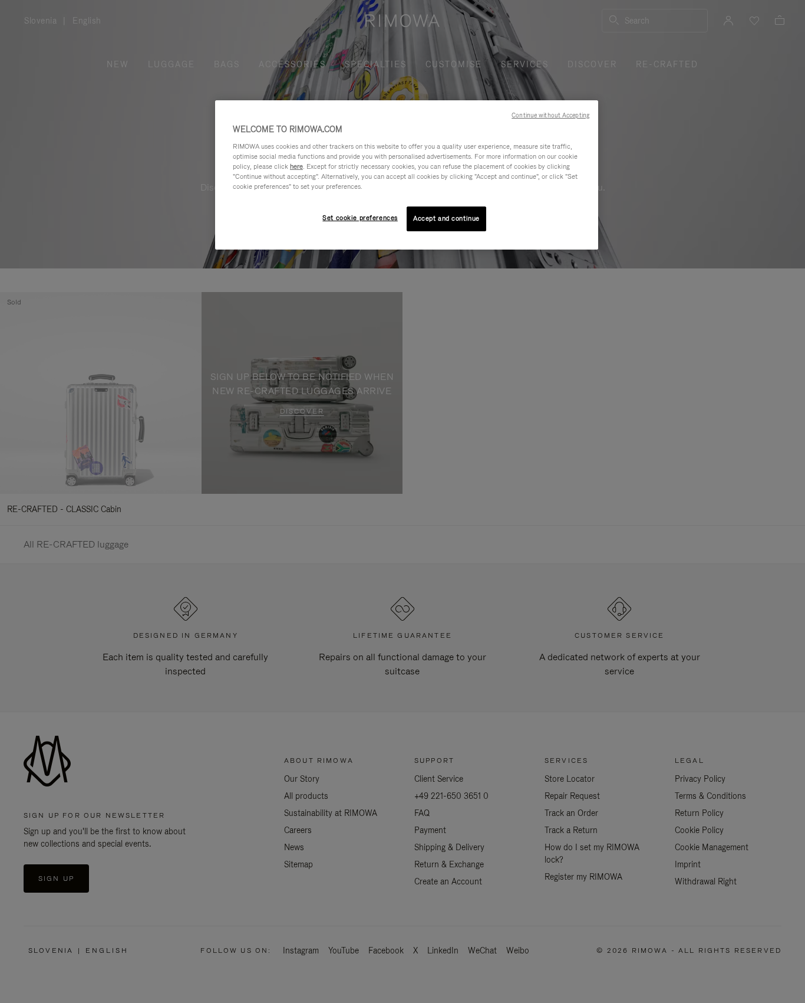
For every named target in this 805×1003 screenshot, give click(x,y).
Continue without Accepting (550, 115)
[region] (406, 175)
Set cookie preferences (360, 217)
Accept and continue (446, 218)
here (296, 166)
